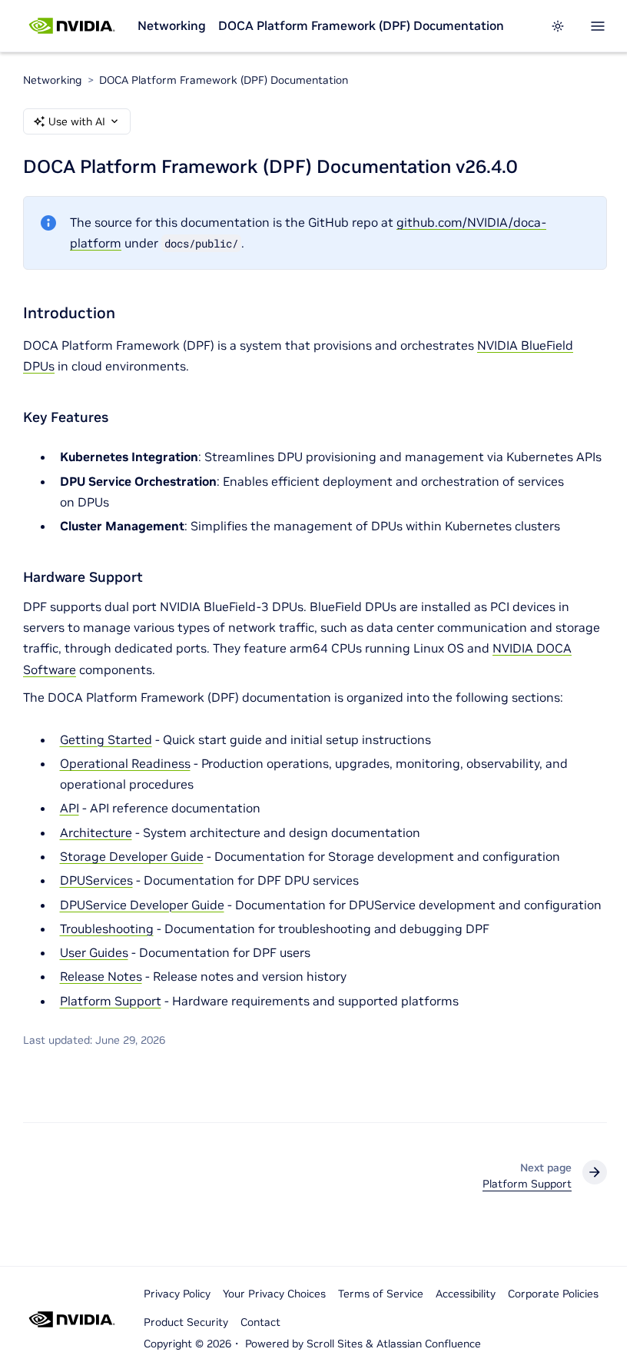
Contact (260, 1322)
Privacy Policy (177, 1294)
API (69, 808)
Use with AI (76, 121)
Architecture (96, 832)
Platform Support (110, 1000)
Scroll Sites (335, 1343)
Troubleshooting (107, 928)
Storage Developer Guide (132, 856)
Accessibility (466, 1294)
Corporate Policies (553, 1294)
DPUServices (96, 880)
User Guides (94, 952)
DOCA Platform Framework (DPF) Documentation (361, 25)
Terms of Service (380, 1294)
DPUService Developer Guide (142, 904)
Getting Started (106, 739)
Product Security (186, 1322)
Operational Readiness (125, 763)
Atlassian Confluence (428, 1343)
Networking (172, 25)
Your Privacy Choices (274, 1294)
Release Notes (101, 976)
